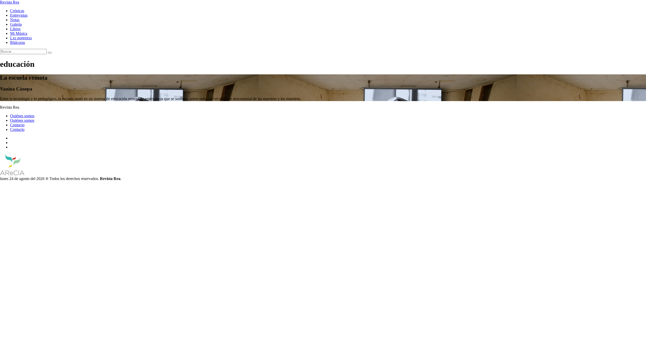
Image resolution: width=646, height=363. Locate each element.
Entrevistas (19, 15)
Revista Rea (9, 2)
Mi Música (18, 33)
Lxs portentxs (21, 38)
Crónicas (17, 11)
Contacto (17, 125)
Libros (15, 29)
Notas (14, 20)
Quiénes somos (22, 116)
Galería (16, 24)
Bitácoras (17, 42)
